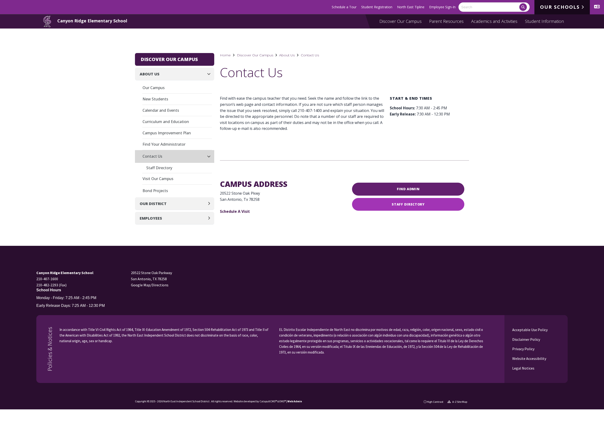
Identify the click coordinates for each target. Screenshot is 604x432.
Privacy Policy (523, 348)
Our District (153, 203)
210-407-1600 (47, 278)
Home (225, 55)
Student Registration (376, 7)
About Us (287, 55)
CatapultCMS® (268, 401)
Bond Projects (155, 190)
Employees (151, 218)
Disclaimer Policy (526, 339)
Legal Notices (523, 368)
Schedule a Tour (344, 7)
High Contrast (435, 401)
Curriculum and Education (166, 121)
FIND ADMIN (408, 189)
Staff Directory (408, 204)
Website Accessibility (529, 358)
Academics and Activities (494, 21)
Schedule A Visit (235, 211)
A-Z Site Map (459, 401)
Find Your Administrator (164, 144)
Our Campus (154, 87)
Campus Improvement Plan (167, 133)
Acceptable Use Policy (530, 329)
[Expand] (210, 203)
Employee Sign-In (442, 7)
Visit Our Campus (158, 178)
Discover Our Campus (400, 21)
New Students (155, 99)
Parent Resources (446, 21)
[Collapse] (210, 74)
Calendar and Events (161, 110)
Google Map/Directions (149, 285)
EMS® (282, 401)
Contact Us (310, 55)
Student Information (544, 21)
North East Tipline (410, 7)
